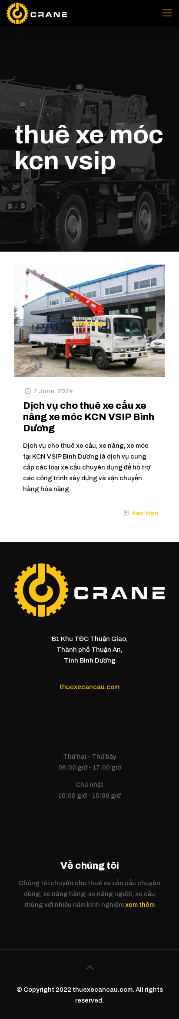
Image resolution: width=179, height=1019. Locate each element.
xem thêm (140, 904)
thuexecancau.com (89, 686)
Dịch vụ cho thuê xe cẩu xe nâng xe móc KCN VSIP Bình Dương (88, 417)
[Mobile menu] (167, 13)
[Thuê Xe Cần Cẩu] (37, 13)
